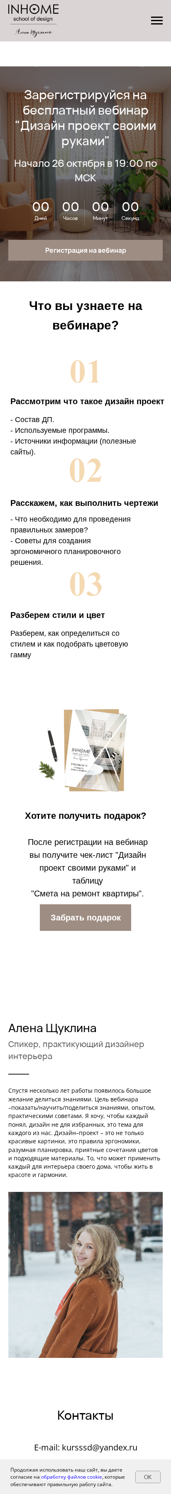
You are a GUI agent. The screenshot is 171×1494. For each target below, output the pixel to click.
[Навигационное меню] (157, 21)
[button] (85, 250)
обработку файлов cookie (71, 1476)
